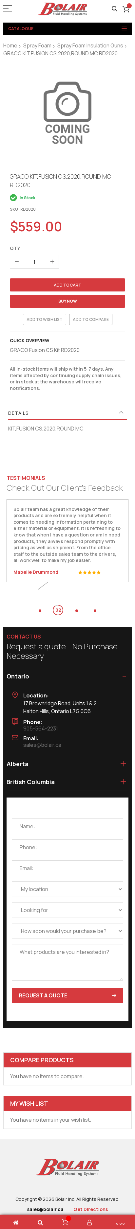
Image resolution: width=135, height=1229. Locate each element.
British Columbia (31, 782)
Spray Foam (37, 45)
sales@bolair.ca (42, 744)
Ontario (18, 676)
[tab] (67, 413)
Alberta (18, 764)
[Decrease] (16, 261)
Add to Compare (91, 319)
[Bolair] (62, 9)
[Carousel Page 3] (76, 611)
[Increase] (52, 261)
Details (18, 413)
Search (114, 9)
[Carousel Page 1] (40, 611)
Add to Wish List (45, 319)
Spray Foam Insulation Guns (90, 45)
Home (10, 45)
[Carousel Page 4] (95, 611)
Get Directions (90, 1209)
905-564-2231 (40, 728)
